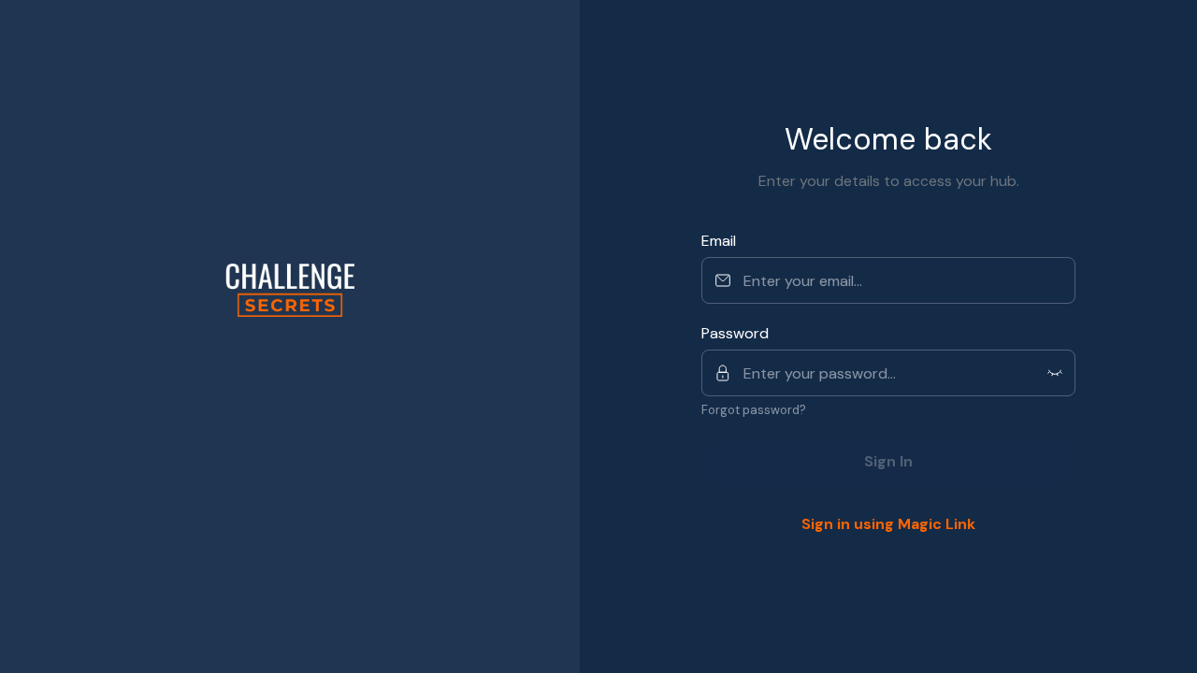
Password (735, 333)
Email (718, 241)
